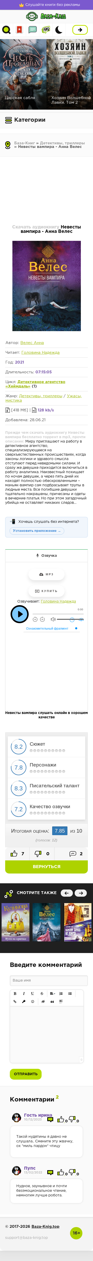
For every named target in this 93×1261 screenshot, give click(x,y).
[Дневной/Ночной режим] (58, 30)
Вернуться (46, 867)
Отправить (25, 1074)
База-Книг (24, 143)
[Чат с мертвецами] (46, 922)
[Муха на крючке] (15, 922)
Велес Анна (32, 343)
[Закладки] (19, 30)
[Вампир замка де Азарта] (77, 922)
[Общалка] (32, 30)
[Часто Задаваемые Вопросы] (45, 30)
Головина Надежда (40, 352)
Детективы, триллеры (62, 143)
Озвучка (49, 555)
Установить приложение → (37, 531)
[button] (15, 994)
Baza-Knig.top (45, 1226)
